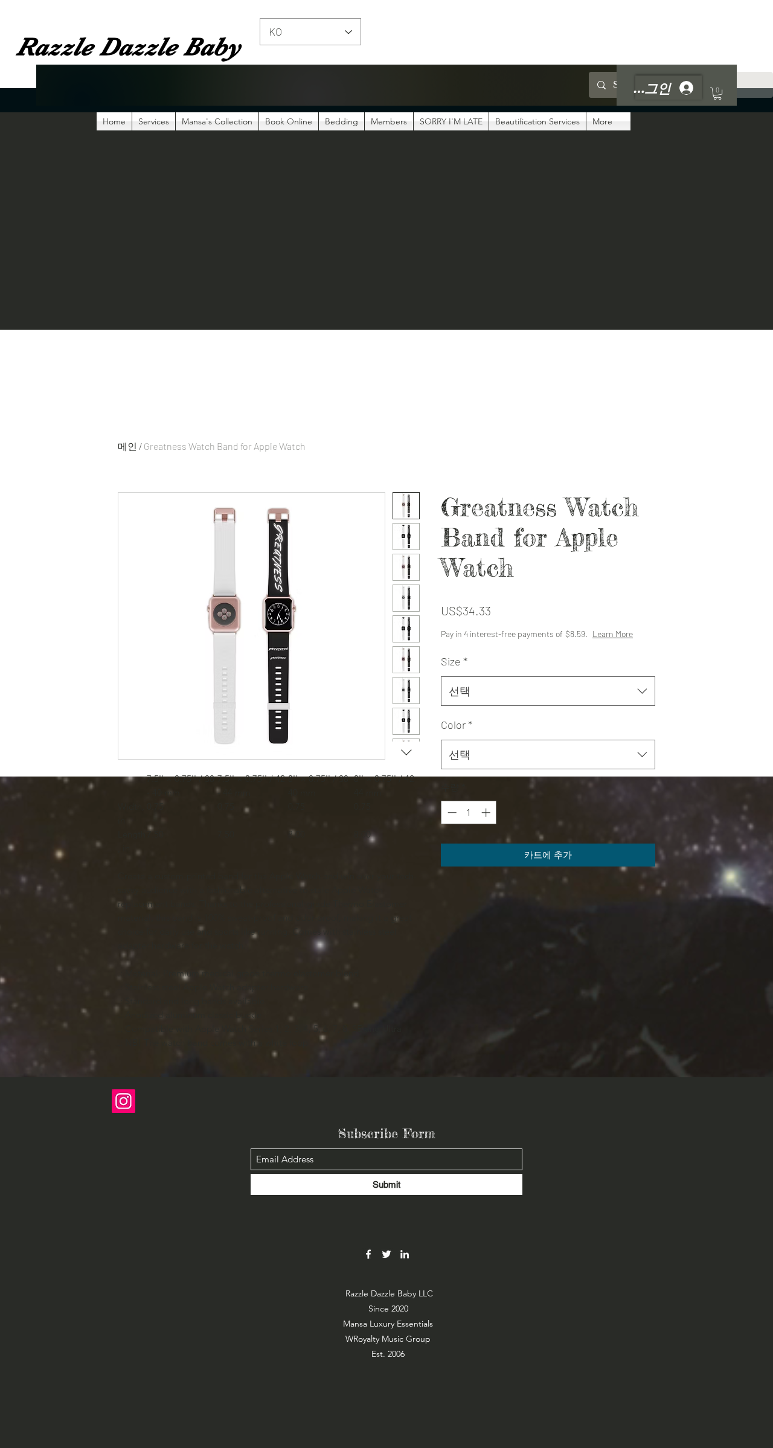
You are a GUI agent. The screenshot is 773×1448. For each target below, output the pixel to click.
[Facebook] (368, 1254)
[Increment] (487, 812)
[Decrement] (451, 812)
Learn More (612, 634)
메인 (127, 446)
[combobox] (548, 691)
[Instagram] (123, 1101)
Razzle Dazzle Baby (128, 46)
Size (454, 661)
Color (456, 724)
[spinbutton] (469, 812)
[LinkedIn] (405, 1254)
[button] (717, 94)
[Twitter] (386, 1254)
